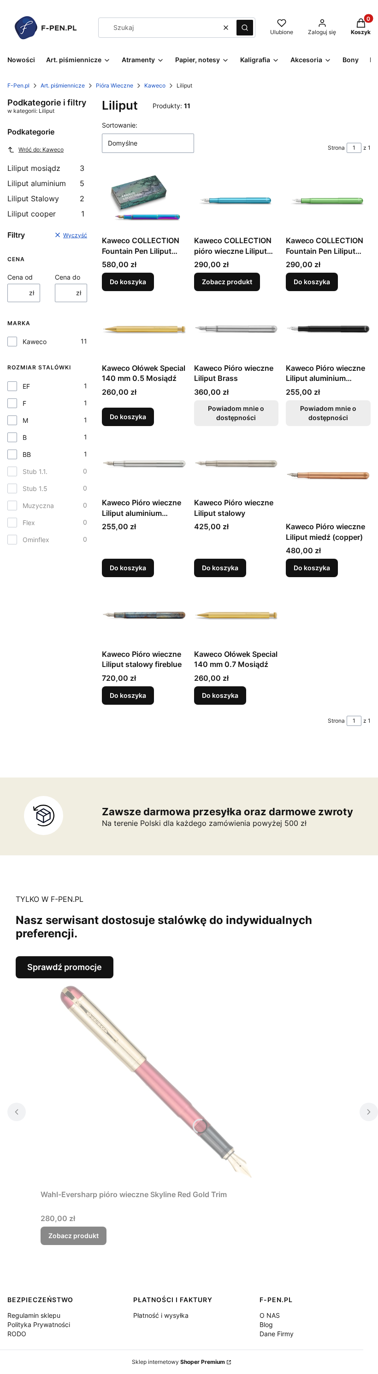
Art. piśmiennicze (63, 85)
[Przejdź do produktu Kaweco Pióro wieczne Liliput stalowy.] (236, 463)
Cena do (67, 277)
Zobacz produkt (227, 282)
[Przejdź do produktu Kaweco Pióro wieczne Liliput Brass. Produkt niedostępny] (236, 328)
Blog (266, 1324)
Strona (336, 147)
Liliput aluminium (45, 183)
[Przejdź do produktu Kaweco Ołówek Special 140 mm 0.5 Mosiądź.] (144, 328)
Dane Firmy (277, 1334)
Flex (29, 522)
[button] (244, 27)
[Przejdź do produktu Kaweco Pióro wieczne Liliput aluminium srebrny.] (144, 463)
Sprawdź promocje (64, 967)
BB (27, 454)
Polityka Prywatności (38, 1324)
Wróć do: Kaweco (41, 149)
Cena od (20, 277)
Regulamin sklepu (33, 1315)
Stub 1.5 (35, 488)
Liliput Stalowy (45, 198)
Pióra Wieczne (114, 85)
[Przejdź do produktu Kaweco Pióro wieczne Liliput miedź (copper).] (328, 475)
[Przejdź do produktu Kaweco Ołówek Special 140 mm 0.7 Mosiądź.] (236, 615)
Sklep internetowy (178, 1361)
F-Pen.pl (18, 85)
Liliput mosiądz (45, 168)
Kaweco (154, 85)
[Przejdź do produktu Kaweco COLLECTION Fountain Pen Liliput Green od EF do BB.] (328, 201)
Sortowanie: (119, 125)
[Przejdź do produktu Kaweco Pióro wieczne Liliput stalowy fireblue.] (144, 615)
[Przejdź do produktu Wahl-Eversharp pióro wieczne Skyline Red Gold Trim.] (156, 1082)
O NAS (270, 1315)
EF (26, 386)
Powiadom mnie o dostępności (236, 412)
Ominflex (36, 540)
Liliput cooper (45, 213)
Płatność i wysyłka (161, 1315)
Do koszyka (128, 282)
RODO (16, 1334)
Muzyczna (38, 505)
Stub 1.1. (35, 471)
